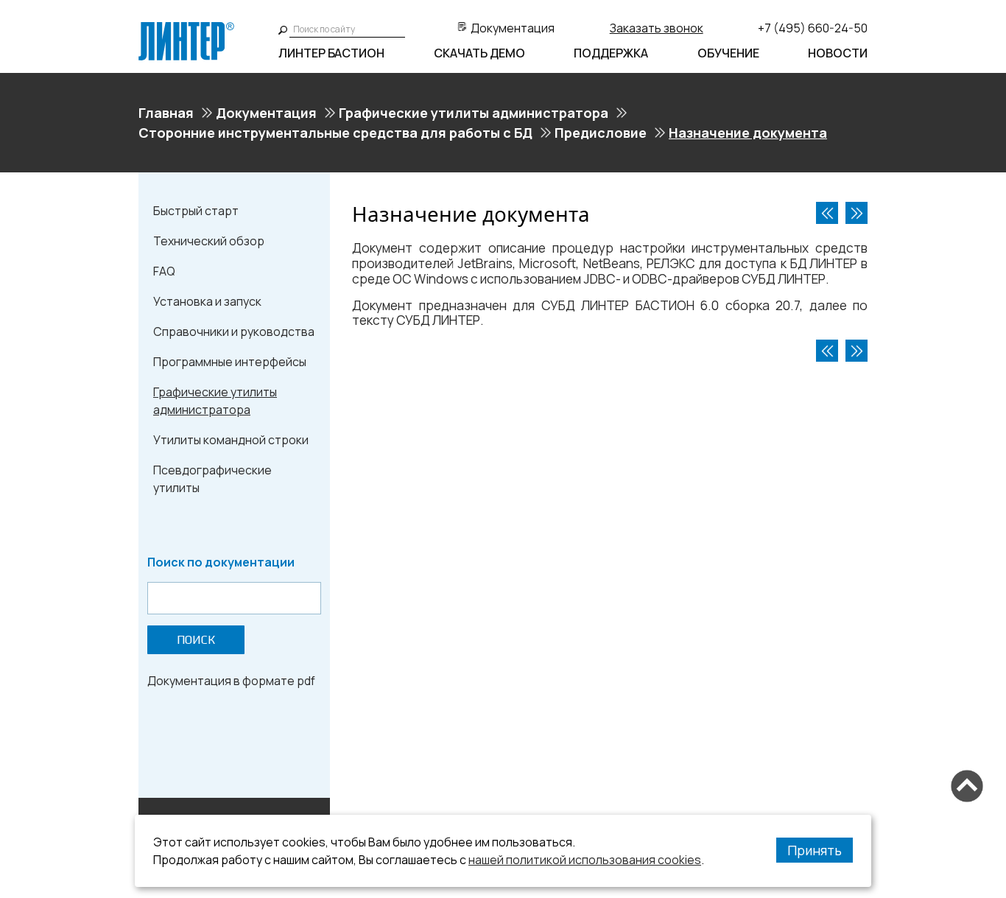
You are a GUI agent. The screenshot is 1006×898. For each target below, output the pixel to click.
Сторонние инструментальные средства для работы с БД (335, 132)
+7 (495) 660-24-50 (813, 28)
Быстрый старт (196, 211)
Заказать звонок (656, 28)
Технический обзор (208, 241)
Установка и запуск (207, 301)
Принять (814, 850)
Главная (166, 113)
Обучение (728, 53)
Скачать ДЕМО (479, 53)
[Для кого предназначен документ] (856, 213)
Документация (513, 28)
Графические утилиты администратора (473, 113)
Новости (838, 53)
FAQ (164, 271)
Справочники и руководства (233, 331)
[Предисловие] (827, 213)
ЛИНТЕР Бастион (331, 53)
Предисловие (601, 132)
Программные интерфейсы (229, 362)
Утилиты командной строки (231, 440)
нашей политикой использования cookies (584, 860)
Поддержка (611, 53)
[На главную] (186, 28)
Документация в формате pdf (231, 681)
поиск (196, 640)
